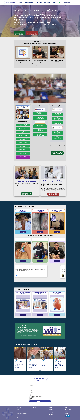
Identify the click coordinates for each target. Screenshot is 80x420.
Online (31, 398)
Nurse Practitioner (32, 393)
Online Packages (39, 2)
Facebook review (29, 276)
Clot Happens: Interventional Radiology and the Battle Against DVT (33, 363)
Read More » (17, 367)
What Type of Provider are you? (33, 392)
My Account (51, 414)
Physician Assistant (32, 394)
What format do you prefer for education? (35, 396)
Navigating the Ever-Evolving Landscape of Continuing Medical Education (59, 363)
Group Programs (47, 2)
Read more (50, 271)
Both (30, 399)
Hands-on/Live (32, 397)
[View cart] (59, 2)
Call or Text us (75, 2)
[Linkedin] (68, 416)
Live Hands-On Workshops (29, 2)
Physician (31, 395)
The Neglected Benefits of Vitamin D (46, 362)
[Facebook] (66, 416)
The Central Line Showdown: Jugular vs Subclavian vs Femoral (19, 363)
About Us (20, 2)
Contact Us (54, 2)
